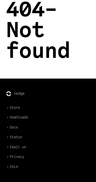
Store (15, 108)
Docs (14, 127)
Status (16, 137)
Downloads (19, 117)
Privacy (17, 157)
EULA (14, 167)
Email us (18, 147)
